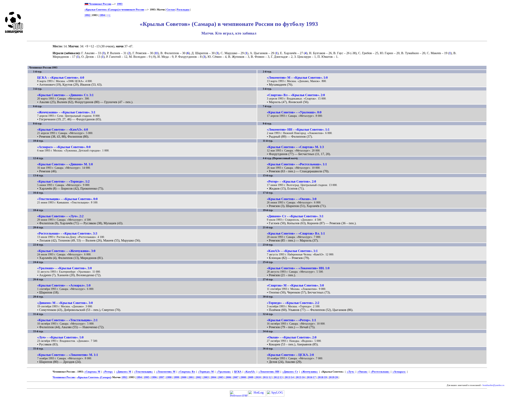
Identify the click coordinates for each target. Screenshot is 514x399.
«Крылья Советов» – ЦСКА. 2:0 (290, 354)
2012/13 (278, 377)
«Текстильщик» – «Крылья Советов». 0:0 (67, 199)
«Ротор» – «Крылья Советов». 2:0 (291, 181)
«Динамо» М (123, 371)
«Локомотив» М (165, 371)
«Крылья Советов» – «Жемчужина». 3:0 (66, 251)
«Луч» (350, 371)
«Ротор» (108, 371)
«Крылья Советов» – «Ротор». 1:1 (291, 320)
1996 (154, 377)
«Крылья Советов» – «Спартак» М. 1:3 (295, 147)
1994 (102, 15)
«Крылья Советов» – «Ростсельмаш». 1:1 (297, 164)
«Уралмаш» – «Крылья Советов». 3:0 (64, 268)
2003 (206, 377)
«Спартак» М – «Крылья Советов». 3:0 (295, 285)
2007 (236, 377)
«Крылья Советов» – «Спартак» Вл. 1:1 (296, 233)
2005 (221, 377)
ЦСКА (237, 371)
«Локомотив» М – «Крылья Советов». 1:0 (297, 77)
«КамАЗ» (249, 371)
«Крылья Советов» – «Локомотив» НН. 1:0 (298, 268)
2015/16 (300, 377)
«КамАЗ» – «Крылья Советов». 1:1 (292, 251)
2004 (213, 377)
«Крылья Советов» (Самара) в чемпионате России (114, 9)
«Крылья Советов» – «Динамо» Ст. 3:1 (65, 95)
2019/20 (333, 377)
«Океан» (362, 371)
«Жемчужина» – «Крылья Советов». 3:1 (66, 112)
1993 (119, 4)
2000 (184, 377)
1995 (146, 377)
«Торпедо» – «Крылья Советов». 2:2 (293, 303)
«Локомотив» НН (268, 371)
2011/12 (267, 377)
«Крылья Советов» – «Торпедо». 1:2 (63, 181)
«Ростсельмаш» (380, 371)
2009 (250, 377)
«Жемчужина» (309, 371)
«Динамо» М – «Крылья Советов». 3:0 (65, 303)
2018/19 (322, 377)
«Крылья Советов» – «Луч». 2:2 (60, 216)
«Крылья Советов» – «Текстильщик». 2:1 (67, 320)
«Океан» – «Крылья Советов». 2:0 (291, 337)
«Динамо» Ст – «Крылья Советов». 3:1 (295, 216)
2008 (243, 377)
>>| (108, 15)
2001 (191, 377)
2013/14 (289, 377)
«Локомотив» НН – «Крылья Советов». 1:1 (298, 129)
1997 (161, 377)
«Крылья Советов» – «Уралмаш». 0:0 (294, 112)
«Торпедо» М (206, 371)
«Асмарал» (399, 371)
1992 (87, 15)
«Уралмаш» (224, 371)
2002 (198, 377)
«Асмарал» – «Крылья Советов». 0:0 (64, 147)
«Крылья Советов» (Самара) (94, 377)
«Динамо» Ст (290, 371)
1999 (176, 377)
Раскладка (183, 9)
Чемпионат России (99, 4)
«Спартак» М (92, 371)
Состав (170, 9)
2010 (258, 377)
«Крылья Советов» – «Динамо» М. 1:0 (65, 164)
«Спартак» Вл (186, 371)
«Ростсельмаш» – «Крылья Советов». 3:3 (67, 233)
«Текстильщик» (143, 371)
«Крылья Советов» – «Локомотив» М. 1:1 (67, 354)
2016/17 (311, 377)
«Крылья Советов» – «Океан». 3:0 (291, 199)
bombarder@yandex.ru (493, 385)
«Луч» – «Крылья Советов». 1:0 (60, 337)
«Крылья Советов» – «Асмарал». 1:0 (64, 285)
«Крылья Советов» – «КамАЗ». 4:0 (62, 129)
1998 (169, 377)
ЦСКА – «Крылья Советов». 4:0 (60, 77)
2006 (228, 377)
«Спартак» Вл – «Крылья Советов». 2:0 (296, 95)
